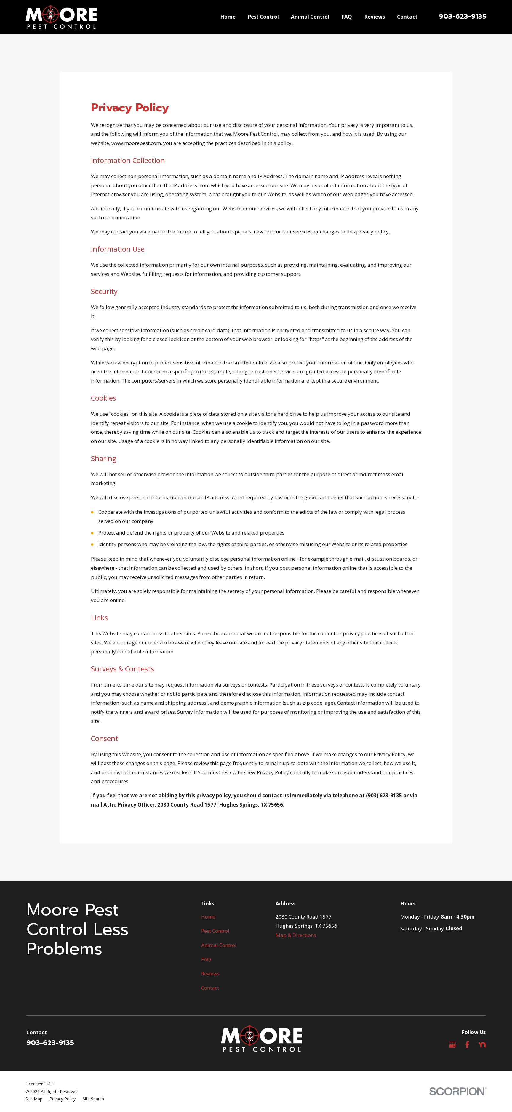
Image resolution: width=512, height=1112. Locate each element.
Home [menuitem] (228, 16)
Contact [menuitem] (407, 16)
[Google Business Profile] (452, 1044)
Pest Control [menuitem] (263, 16)
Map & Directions (296, 935)
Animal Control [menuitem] (310, 16)
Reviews (210, 973)
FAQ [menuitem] (346, 16)
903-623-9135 (463, 16)
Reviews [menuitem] (374, 16)
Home (208, 916)
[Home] (61, 17)
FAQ (206, 959)
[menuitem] (33, 1099)
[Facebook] (467, 1044)
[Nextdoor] (482, 1044)
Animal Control (218, 945)
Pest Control (215, 930)
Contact (210, 987)
